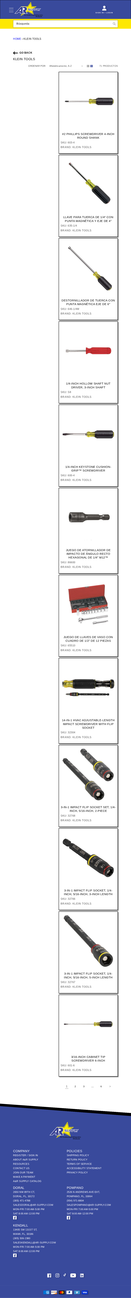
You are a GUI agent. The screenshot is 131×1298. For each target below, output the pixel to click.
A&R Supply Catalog (27, 1181)
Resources (21, 1164)
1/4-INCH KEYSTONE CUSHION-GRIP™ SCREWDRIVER (88, 468)
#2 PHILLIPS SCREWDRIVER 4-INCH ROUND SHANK (88, 135)
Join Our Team (23, 1172)
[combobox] (65, 23)
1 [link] (67, 1086)
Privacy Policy (77, 1172)
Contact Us (21, 1168)
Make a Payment (24, 1176)
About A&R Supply (25, 1159)
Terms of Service (79, 1164)
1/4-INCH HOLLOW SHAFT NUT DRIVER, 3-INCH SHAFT (88, 385)
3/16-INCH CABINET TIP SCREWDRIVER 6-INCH (88, 1058)
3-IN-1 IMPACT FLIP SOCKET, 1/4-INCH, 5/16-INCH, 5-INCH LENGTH (88, 975)
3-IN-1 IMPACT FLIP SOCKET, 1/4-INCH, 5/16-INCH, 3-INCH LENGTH (88, 892)
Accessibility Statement (84, 1168)
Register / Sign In (25, 1155)
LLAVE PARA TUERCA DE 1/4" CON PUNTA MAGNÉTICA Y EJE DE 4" (88, 219)
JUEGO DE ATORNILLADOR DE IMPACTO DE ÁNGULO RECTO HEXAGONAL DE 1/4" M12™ (88, 554)
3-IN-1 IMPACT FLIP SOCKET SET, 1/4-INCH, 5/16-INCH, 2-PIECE (88, 809)
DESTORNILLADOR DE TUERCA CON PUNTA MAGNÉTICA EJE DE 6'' (88, 302)
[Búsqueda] (114, 23)
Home (17, 38)
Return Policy (77, 1159)
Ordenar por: (37, 66)
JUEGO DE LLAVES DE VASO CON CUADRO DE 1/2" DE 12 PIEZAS (88, 639)
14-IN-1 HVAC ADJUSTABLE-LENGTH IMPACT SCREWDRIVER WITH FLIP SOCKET (88, 724)
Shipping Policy (78, 1155)
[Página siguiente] (109, 1086)
